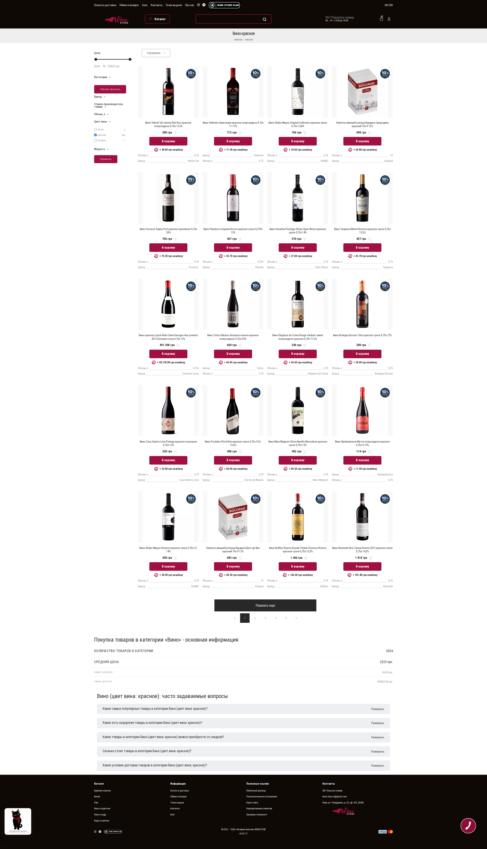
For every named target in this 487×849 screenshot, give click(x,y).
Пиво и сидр (100, 814)
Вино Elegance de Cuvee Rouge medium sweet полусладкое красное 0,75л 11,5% (297, 337)
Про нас (189, 5)
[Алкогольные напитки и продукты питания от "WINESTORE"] (116, 19)
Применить (106, 159)
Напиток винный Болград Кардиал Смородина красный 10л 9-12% (362, 124)
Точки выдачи (174, 5)
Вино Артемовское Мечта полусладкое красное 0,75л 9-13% (362, 443)
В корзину (168, 141)
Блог (145, 5)
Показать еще (265, 605)
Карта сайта (252, 802)
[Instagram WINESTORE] (198, 5)
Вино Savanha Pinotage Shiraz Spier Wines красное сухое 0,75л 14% (298, 231)
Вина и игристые (102, 808)
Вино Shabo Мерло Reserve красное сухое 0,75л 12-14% (168, 549)
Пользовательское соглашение (261, 796)
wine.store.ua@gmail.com (334, 796)
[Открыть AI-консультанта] (18, 821)
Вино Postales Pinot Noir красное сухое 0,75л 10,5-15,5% (233, 443)
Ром (96, 802)
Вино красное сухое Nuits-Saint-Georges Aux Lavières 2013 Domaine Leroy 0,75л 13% (168, 337)
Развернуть (377, 709)
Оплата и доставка (105, 5)
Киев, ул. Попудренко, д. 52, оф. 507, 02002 (343, 802)
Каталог (249, 40)
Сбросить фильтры (110, 89)
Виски (97, 796)
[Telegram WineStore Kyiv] (224, 5)
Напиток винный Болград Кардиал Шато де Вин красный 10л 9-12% (233, 549)
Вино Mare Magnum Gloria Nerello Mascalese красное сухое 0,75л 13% (297, 443)
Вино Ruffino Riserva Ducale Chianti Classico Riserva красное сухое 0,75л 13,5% (297, 549)
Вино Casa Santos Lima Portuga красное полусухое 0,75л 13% (168, 443)
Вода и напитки (101, 820)
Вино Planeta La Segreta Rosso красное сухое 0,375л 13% (233, 231)
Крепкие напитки (102, 790)
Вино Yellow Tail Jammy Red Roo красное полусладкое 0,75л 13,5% (168, 124)
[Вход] (389, 19)
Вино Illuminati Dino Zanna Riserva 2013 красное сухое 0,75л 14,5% (362, 549)
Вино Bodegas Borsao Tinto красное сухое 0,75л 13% (362, 335)
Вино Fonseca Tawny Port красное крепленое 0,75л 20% (168, 231)
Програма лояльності (256, 814)
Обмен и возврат (129, 5)
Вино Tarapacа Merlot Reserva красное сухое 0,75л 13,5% (362, 231)
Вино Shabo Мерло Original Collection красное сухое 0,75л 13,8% (298, 124)
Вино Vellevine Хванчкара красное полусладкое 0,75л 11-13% (233, 124)
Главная (238, 40)
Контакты (156, 5)
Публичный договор (256, 790)
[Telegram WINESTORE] (203, 5)
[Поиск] (234, 19)
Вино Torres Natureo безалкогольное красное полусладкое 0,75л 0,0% (233, 337)
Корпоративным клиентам (259, 808)
